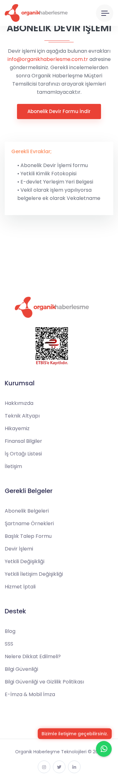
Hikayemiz (17, 428)
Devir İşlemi (19, 548)
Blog (10, 631)
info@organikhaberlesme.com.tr (48, 59)
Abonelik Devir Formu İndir (59, 111)
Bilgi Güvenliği (21, 669)
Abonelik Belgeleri (27, 510)
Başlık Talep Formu (28, 536)
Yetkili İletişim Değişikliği (34, 574)
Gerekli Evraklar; (31, 151)
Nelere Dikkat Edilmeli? (33, 656)
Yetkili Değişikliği (24, 561)
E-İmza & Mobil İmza (30, 694)
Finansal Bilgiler (23, 441)
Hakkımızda (19, 403)
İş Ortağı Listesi (23, 453)
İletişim (13, 466)
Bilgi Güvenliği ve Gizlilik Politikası (44, 681)
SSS (9, 643)
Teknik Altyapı (22, 415)
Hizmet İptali (20, 586)
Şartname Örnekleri (29, 523)
